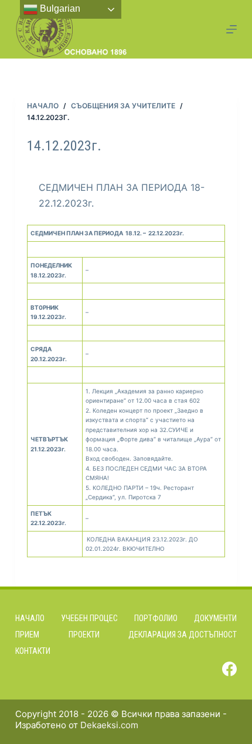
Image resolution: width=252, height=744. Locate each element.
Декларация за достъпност (182, 634)
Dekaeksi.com (109, 725)
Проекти (84, 634)
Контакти (32, 651)
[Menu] (231, 29)
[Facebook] (229, 668)
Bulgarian (59, 8)
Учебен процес (89, 618)
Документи (215, 618)
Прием (27, 634)
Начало (30, 618)
